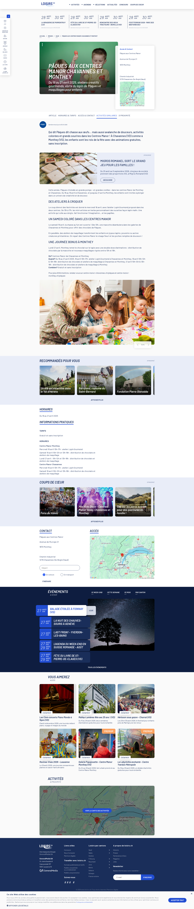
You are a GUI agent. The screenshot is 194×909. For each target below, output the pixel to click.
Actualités (112, 4)
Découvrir (107, 180)
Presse (115, 853)
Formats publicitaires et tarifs (74, 865)
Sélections (100, 4)
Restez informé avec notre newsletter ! (126, 871)
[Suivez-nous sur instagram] (67, 882)
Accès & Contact (86, 115)
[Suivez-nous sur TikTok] (71, 882)
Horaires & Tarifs (67, 115)
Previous (138, 345)
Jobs (115, 862)
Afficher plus (97, 400)
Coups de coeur (137, 4)
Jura (90, 865)
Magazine (116, 859)
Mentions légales (69, 856)
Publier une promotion (72, 873)
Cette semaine (113, 592)
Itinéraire (46, 581)
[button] (86, 905)
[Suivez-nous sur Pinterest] (73, 882)
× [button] (191, 894)
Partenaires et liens (119, 856)
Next (148, 345)
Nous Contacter (69, 853)
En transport (69, 575)
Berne (91, 867)
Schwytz (91, 873)
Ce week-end (96, 592)
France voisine (94, 876)
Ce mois (127, 592)
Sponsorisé (147, 155)
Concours (123, 4)
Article (52, 115)
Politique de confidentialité (84, 902)
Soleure (91, 870)
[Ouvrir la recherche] (150, 4)
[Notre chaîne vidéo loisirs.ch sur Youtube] (70, 882)
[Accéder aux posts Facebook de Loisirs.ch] (65, 882)
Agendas (87, 4)
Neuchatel (92, 862)
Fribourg (92, 859)
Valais (91, 853)
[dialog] (97, 900)
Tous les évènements (97, 667)
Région (50, 36)
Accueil (42, 36)
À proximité (124, 115)
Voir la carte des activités (97, 811)
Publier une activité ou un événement (70, 869)
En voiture (50, 575)
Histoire (116, 850)
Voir (91, 610)
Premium (108, 731)
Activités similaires (106, 115)
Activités (75, 4)
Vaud (57, 36)
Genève (91, 856)
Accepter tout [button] (177, 900)
